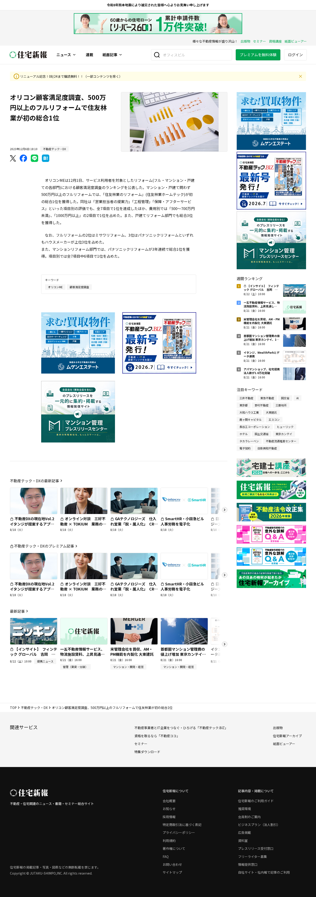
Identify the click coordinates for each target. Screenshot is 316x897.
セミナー (259, 41)
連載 (89, 55)
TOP (13, 707)
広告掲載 (244, 832)
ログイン (295, 54)
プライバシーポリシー (179, 832)
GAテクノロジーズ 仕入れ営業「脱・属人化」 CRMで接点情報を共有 (133, 524)
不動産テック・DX (34, 707)
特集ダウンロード (147, 751)
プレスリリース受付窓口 (255, 848)
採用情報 (169, 816)
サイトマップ (172, 872)
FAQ (166, 856)
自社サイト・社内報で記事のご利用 (264, 872)
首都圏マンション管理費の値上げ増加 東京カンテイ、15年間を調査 (183, 654)
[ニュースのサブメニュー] (74, 55)
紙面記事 (109, 55)
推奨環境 (244, 808)
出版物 (245, 41)
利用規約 (169, 840)
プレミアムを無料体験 (258, 54)
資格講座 (275, 41)
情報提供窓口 (247, 864)
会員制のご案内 (249, 816)
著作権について (174, 848)
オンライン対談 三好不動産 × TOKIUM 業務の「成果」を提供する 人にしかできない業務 (82, 526)
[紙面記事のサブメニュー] (120, 55)
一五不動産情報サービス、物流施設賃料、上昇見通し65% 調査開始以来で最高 (82, 654)
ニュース (63, 55)
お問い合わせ (172, 864)
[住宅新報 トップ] (28, 54)
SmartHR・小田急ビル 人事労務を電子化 (184, 521)
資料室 (243, 840)
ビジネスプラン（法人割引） (259, 824)
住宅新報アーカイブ (287, 735)
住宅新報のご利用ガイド (256, 800)
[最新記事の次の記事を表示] (224, 644)
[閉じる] (300, 76)
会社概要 (169, 800)
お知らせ (169, 808)
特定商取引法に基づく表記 (182, 824)
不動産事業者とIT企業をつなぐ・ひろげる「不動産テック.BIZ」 (181, 727)
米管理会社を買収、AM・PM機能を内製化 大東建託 (132, 651)
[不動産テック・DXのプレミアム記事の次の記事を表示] (224, 575)
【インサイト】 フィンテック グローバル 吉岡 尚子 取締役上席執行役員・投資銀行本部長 (33, 656)
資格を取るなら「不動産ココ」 (157, 735)
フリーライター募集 (252, 856)
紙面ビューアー (296, 41)
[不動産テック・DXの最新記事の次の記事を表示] (224, 510)
